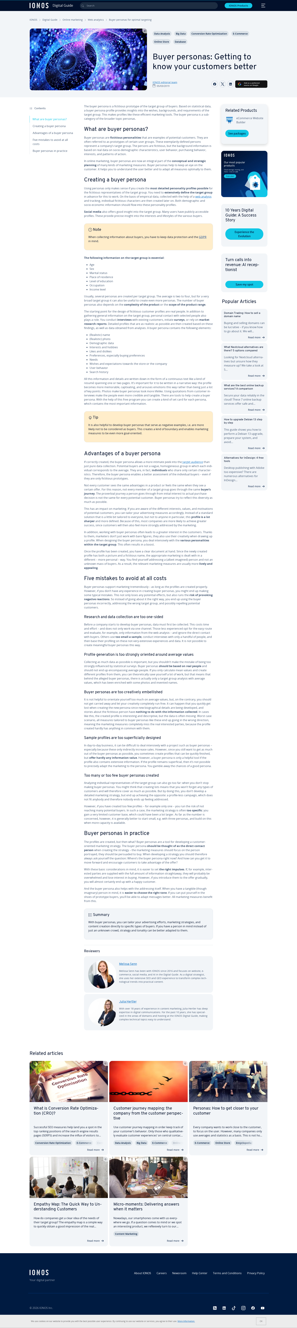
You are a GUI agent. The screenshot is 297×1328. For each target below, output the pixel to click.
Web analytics (96, 19)
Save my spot (244, 284)
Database (180, 41)
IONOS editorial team (165, 82)
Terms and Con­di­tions (227, 1273)
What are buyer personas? (49, 119)
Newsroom (179, 1273)
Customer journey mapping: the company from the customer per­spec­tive (148, 1113)
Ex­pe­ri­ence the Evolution (244, 234)
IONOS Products (238, 5)
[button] (244, 174)
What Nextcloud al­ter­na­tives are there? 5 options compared (243, 349)
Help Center (199, 1273)
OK (261, 1321)
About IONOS (142, 1273)
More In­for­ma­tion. (186, 1321)
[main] (148, 570)
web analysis (203, 196)
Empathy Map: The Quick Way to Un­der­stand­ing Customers (68, 1207)
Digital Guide (49, 19)
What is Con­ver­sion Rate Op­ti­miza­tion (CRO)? (66, 1111)
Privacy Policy (256, 1273)
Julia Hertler (128, 1001)
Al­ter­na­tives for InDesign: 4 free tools (244, 460)
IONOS (33, 19)
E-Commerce (240, 33)
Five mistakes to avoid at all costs (50, 142)
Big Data (181, 33)
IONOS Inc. (46, 1308)
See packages (237, 133)
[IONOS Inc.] (58, 1272)
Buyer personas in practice (50, 151)
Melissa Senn (128, 964)
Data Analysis (162, 33)
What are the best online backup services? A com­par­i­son (244, 387)
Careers (162, 1273)
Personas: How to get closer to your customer (225, 1111)
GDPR (202, 237)
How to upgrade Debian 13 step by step (243, 421)
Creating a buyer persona (49, 126)
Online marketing (73, 19)
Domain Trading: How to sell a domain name (242, 315)
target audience (192, 462)
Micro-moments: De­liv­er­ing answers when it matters (146, 1207)
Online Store (161, 41)
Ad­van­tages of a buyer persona (53, 133)
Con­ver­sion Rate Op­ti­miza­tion (209, 33)
